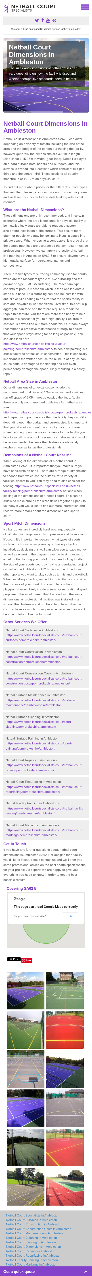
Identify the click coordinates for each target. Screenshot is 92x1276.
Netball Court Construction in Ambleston (34, 1224)
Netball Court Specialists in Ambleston (32, 1215)
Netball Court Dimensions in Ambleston (33, 1246)
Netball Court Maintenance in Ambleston (34, 1233)
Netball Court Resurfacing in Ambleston (33, 1255)
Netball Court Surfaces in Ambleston (31, 1220)
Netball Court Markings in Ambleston (31, 1264)
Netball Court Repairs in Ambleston (30, 1251)
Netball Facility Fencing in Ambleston (32, 1260)
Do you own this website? (30, 916)
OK (71, 916)
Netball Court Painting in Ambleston (31, 1242)
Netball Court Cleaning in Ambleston (31, 1237)
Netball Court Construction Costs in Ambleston (38, 1229)
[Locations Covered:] (5, 6)
